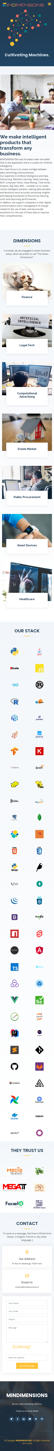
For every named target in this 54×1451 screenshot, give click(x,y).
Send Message (27, 1365)
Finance (27, 297)
